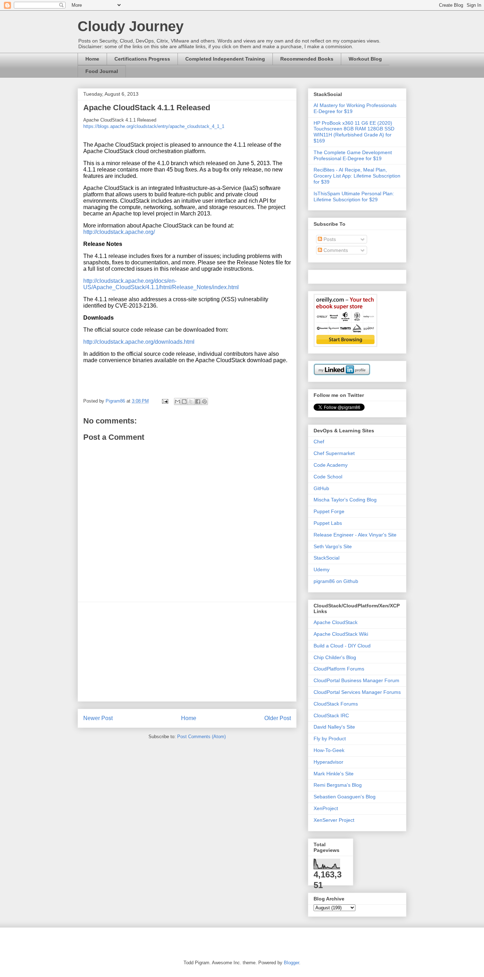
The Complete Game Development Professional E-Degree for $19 (353, 155)
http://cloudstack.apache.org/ (119, 232)
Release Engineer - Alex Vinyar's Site (355, 535)
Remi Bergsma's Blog (338, 785)
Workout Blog (365, 59)
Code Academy (331, 465)
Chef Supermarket (334, 453)
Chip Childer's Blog (335, 657)
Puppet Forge (329, 511)
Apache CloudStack (336, 622)
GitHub (321, 488)
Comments (335, 250)
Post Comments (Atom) (201, 736)
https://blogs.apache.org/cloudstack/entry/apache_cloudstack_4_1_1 (153, 126)
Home (92, 59)
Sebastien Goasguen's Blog (345, 796)
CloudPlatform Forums (339, 669)
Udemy (322, 569)
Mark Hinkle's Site (334, 773)
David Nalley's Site (334, 727)
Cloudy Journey (131, 26)
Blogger (291, 962)
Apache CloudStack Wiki (341, 634)
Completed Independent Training (225, 59)
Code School (328, 476)
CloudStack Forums (336, 704)
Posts (329, 239)
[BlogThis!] (184, 401)
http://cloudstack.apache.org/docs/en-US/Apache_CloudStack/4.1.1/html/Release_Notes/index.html (161, 284)
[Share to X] (191, 401)
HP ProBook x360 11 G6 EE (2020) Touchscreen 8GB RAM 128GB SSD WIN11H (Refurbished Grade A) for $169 (354, 132)
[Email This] (177, 401)
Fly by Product (330, 738)
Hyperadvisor (328, 762)
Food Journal (101, 71)
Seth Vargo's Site (333, 546)
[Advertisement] (187, 651)
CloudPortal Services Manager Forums (357, 692)
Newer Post (98, 718)
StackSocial (326, 558)
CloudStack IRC (331, 715)
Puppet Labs (328, 523)
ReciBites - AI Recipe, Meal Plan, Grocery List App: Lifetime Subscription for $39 (357, 176)
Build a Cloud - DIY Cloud (342, 645)
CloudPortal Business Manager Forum (356, 680)
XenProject (326, 808)
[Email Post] (164, 401)
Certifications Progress (142, 59)
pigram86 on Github (336, 581)
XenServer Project (334, 820)
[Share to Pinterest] (204, 401)
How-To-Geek (329, 750)
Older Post (277, 718)
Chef (319, 441)
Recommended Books (306, 59)
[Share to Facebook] (197, 401)
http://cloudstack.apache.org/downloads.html (139, 342)
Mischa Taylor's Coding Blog (345, 499)
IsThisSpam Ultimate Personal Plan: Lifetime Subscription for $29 (354, 196)
